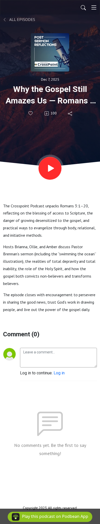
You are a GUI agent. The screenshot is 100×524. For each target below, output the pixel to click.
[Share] (70, 113)
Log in (59, 373)
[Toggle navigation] (94, 7)
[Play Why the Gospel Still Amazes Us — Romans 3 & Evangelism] (50, 168)
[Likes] (31, 113)
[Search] (83, 7)
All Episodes (21, 19)
